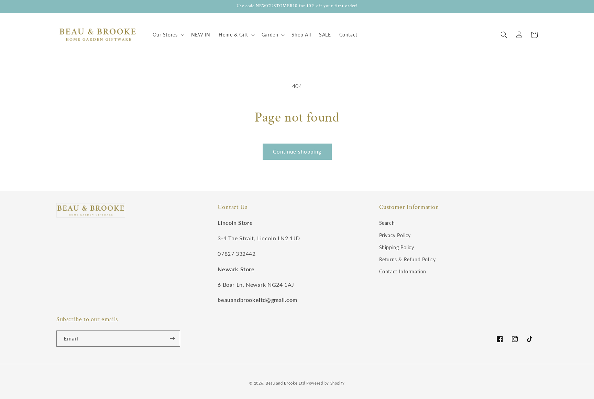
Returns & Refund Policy (407, 259)
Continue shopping (297, 151)
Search (387, 223)
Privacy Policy (395, 235)
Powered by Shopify (325, 383)
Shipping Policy (396, 247)
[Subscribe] (172, 338)
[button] (167, 35)
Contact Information (402, 271)
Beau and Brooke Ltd (285, 383)
